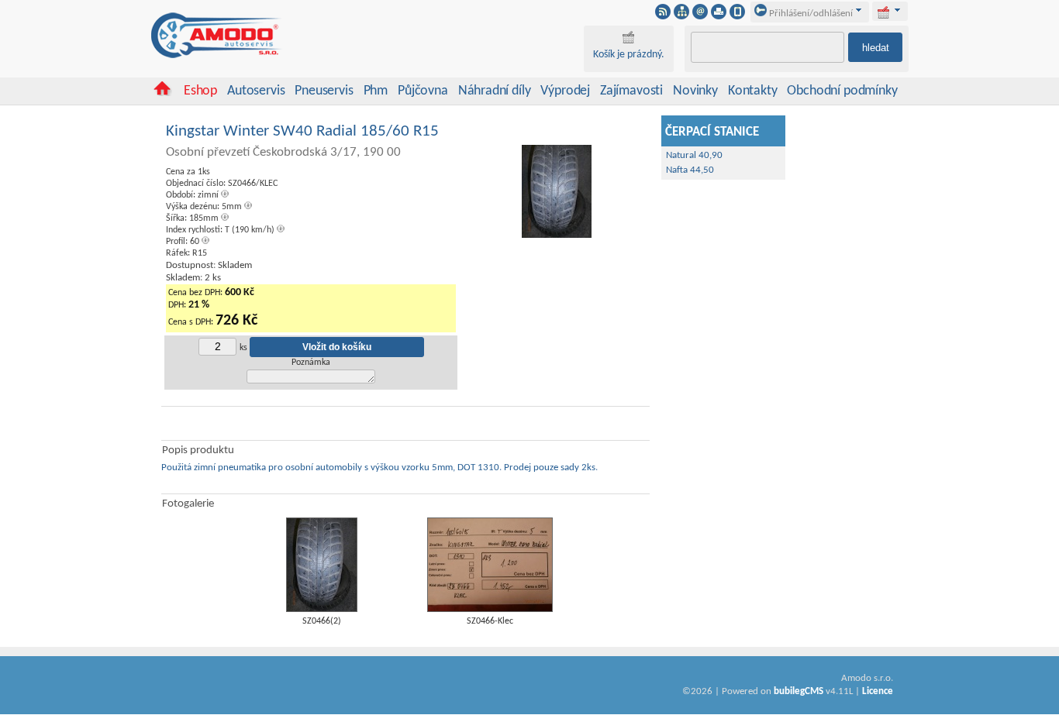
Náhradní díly (494, 91)
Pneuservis (324, 91)
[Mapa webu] (681, 16)
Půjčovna (423, 91)
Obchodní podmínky (842, 91)
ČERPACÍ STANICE (712, 132)
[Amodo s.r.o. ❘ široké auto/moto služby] (217, 56)
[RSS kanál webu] (663, 16)
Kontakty (753, 91)
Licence (877, 691)
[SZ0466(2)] (321, 609)
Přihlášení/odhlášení (810, 14)
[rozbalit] (898, 10)
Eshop (200, 91)
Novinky (695, 91)
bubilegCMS (798, 691)
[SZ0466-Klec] (490, 609)
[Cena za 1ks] (556, 236)
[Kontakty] (700, 16)
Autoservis (256, 91)
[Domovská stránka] (162, 93)
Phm (376, 91)
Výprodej (565, 91)
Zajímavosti (631, 91)
